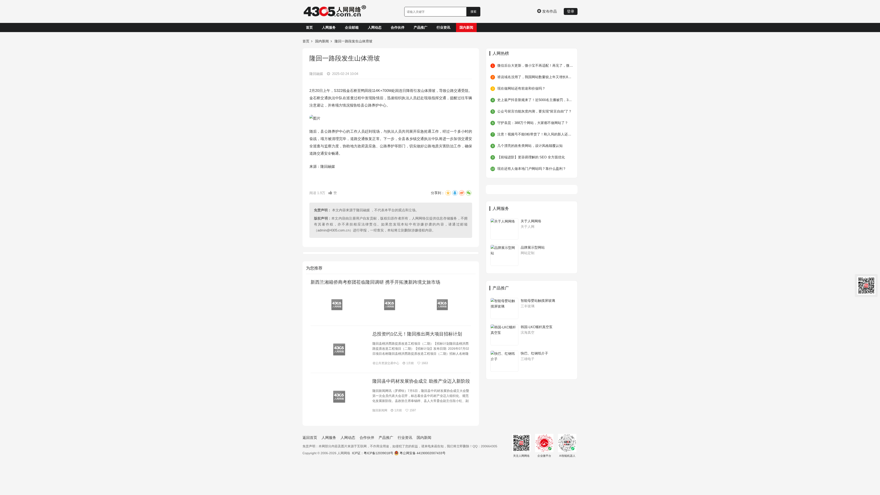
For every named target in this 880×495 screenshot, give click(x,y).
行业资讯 (443, 27)
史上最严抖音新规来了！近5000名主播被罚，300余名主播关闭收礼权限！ (535, 100)
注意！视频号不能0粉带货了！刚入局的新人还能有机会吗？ (535, 134)
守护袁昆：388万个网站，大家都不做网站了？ (532, 123)
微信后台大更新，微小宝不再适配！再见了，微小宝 (535, 65)
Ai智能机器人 (567, 455)
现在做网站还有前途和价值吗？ (521, 88)
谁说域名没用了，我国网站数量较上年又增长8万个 (535, 77)
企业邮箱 (352, 27)
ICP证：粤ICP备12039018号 (372, 453)
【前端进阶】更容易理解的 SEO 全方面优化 (531, 157)
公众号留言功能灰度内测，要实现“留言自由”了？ (534, 111)
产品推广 (420, 27)
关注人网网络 (521, 455)
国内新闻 (466, 27)
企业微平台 (544, 455)
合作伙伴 (397, 27)
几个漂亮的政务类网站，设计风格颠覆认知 (530, 146)
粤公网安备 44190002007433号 (423, 453)
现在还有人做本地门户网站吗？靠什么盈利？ (531, 168)
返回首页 (309, 438)
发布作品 (549, 11)
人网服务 (329, 27)
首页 (309, 27)
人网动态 (375, 27)
